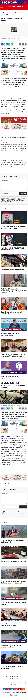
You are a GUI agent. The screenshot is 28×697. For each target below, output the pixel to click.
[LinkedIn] (7, 44)
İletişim (15, 683)
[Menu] (25, 2)
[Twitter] (4, 44)
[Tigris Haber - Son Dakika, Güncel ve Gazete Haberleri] (9, 2)
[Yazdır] (12, 44)
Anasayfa (5, 12)
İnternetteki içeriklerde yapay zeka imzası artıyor (15, 7)
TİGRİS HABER (5, 436)
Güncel (11, 12)
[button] (20, 44)
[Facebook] (2, 44)
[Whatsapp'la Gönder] (9, 44)
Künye (9, 683)
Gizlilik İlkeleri (21, 683)
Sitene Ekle (13, 684)
